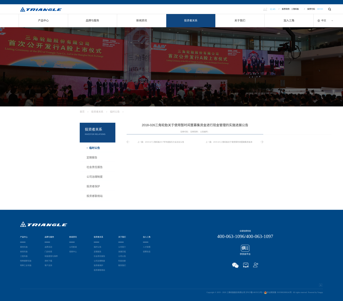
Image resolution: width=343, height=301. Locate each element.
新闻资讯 (141, 20)
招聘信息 (146, 252)
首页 (84, 111)
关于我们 (239, 20)
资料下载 (48, 261)
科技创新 (122, 261)
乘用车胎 (24, 247)
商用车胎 (24, 252)
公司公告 (122, 256)
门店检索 (48, 252)
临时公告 (117, 111)
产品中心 (43, 20)
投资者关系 (190, 20)
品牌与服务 (92, 20)
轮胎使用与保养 (51, 256)
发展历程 (122, 252)
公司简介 (122, 247)
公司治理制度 (99, 261)
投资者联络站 (99, 270)
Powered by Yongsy (315, 292)
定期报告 (97, 252)
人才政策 (146, 247)
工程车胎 (24, 256)
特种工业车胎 (25, 265)
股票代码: (313, 9)
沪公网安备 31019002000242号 (279, 292)
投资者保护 (98, 265)
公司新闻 (73, 247)
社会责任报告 (99, 256)
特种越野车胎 (25, 261)
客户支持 (48, 265)
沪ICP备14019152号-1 (255, 292)
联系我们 (122, 265)
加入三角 (289, 20)
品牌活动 (48, 247)
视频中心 (73, 252)
